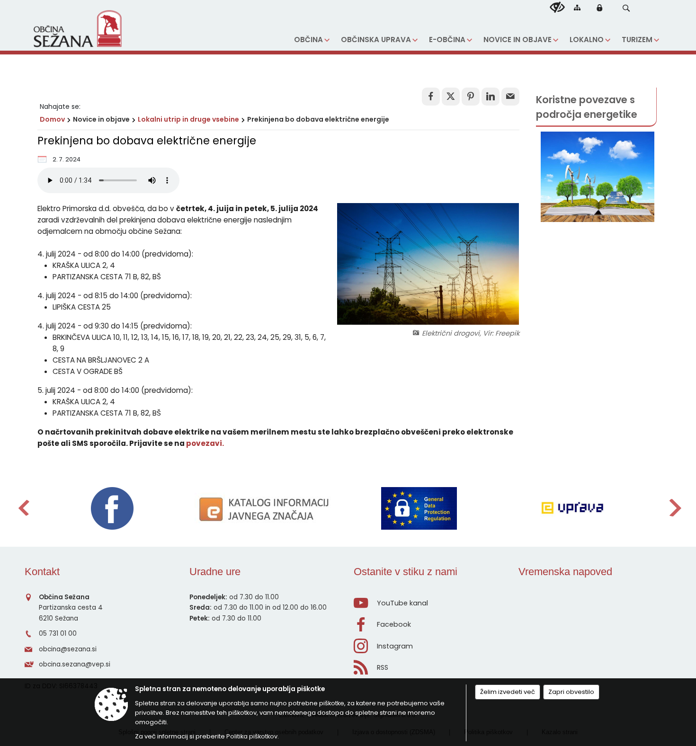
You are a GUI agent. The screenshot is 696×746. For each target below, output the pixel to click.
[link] (431, 97)
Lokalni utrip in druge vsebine (188, 119)
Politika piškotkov (251, 736)
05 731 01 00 (58, 633)
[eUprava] (572, 508)
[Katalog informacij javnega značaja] (265, 508)
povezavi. (205, 443)
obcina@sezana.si (68, 649)
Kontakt (42, 571)
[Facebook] (112, 508)
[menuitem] (311, 40)
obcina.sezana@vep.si (74, 664)
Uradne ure (215, 571)
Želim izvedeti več (507, 691)
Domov (52, 119)
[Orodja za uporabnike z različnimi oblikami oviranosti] (557, 7)
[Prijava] (599, 7)
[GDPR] (419, 508)
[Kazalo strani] (577, 7)
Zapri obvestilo (571, 691)
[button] (626, 8)
